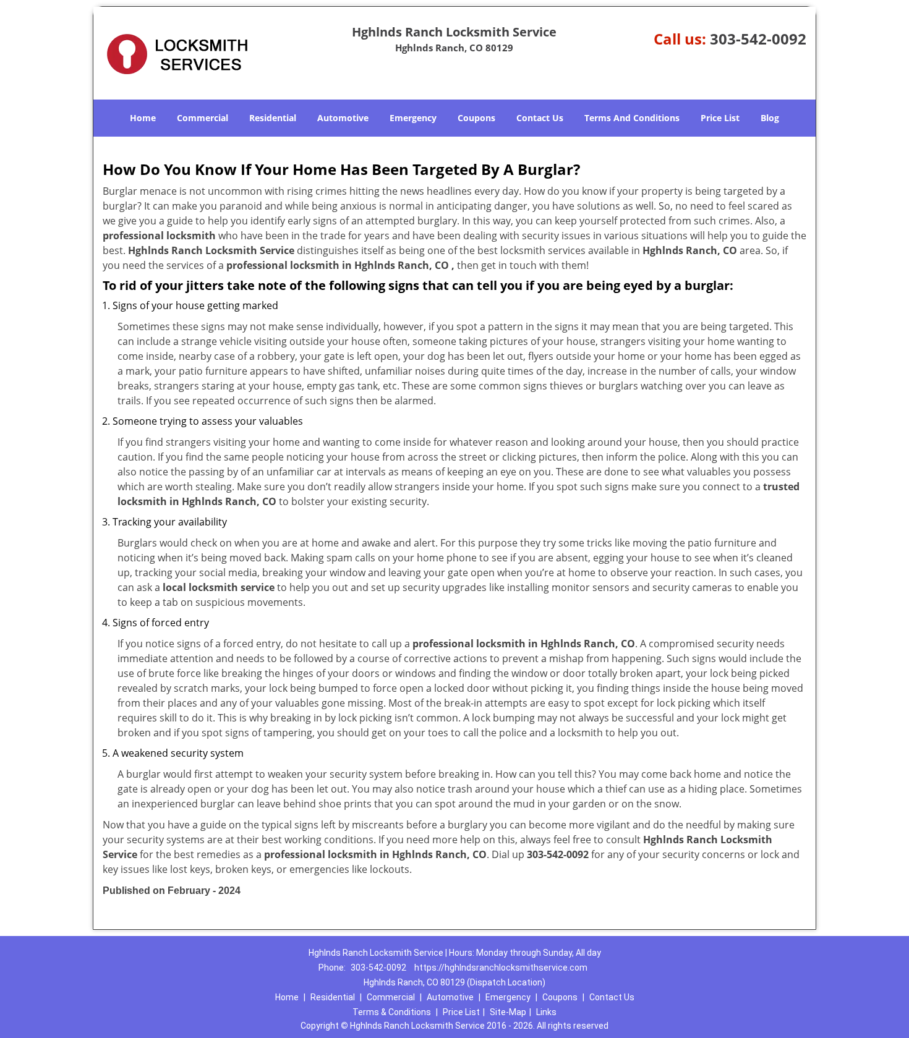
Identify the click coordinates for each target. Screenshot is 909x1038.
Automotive (343, 118)
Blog (770, 118)
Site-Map (508, 1012)
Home (143, 118)
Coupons (476, 118)
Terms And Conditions (632, 118)
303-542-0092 (758, 38)
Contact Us (539, 118)
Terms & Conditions (391, 1012)
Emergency (413, 118)
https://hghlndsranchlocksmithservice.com (500, 967)
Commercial (202, 118)
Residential (272, 118)
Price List (720, 118)
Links (546, 1012)
